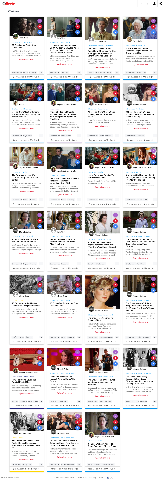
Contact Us (101, 478)
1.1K (103, 204)
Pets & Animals (17, 377)
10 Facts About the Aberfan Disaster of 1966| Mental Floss (26, 304)
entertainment (93, 401)
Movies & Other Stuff (105, 46)
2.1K (66, 204)
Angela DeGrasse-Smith (66, 104)
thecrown (108, 401)
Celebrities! (140, 109)
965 (28, 204)
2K (66, 469)
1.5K (66, 140)
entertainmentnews (68, 464)
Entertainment (17, 42)
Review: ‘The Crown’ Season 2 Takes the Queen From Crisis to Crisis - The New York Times (64, 443)
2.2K (66, 341)
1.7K (27, 140)
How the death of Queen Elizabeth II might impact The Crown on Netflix (139, 50)
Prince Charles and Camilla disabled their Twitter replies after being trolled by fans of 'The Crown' (63, 115)
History (14, 300)
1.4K (104, 341)
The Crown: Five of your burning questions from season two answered (102, 382)
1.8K (142, 268)
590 (28, 77)
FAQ (90, 478)
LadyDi (101, 136)
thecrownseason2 (108, 464)
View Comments (27, 59)
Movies (139, 200)
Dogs (30, 401)
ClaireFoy (91, 264)
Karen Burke (137, 41)
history (128, 401)
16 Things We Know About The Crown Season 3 (64, 304)
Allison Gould (24, 296)
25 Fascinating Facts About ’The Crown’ (24, 46)
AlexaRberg (23, 38)
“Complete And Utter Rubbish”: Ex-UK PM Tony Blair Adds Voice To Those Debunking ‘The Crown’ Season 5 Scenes (64, 49)
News (52, 109)
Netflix (25, 72)
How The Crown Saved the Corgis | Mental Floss (24, 381)
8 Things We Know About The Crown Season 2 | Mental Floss (102, 445)
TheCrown (64, 72)
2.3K (142, 406)
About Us (73, 478)
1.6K (104, 268)
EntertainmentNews (106, 337)
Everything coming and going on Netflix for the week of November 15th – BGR (64, 180)
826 (66, 77)
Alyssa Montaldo (101, 104)
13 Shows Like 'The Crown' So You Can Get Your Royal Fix (25, 240)
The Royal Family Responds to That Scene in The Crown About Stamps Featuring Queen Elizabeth (140, 242)
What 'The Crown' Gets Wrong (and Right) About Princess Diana (101, 114)
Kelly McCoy (61, 38)
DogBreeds (23, 401)
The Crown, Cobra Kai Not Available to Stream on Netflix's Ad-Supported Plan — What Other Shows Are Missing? (102, 52)
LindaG (22, 104)
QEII (144, 72)
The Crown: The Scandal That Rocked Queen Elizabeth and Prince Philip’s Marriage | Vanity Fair (26, 444)
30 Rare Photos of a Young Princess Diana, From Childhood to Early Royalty (140, 114)
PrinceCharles (66, 136)
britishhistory (16, 464)
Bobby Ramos (100, 41)
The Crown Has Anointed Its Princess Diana (100, 319)
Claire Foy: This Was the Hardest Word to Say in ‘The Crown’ (62, 378)
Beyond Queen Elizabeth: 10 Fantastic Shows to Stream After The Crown (62, 241)
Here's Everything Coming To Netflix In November (101, 176)
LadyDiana (108, 136)
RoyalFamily (27, 136)
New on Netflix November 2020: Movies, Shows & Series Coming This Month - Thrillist (140, 177)
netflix (101, 401)
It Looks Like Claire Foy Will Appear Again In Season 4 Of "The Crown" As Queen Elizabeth (102, 244)
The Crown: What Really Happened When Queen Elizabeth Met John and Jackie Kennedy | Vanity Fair (139, 380)
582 (27, 268)
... (41, 72)
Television (70, 337)
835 (28, 406)
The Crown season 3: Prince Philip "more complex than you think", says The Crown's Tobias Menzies (140, 306)
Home (57, 478)
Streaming (32, 72)
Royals (25, 264)
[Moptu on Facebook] (108, 477)
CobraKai (91, 72)
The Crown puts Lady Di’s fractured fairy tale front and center (25, 177)
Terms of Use (82, 478)
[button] (141, 3)
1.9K (141, 204)
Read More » (26, 26)
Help (94, 478)
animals (15, 401)
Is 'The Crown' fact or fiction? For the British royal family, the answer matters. (26, 114)
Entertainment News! (105, 239)
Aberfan (14, 337)
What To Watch (28, 236)
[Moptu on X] (111, 477)
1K (104, 77)
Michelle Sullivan (139, 104)
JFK (133, 401)
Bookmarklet (64, 478)
